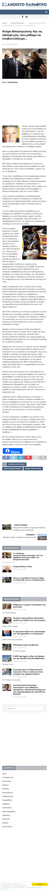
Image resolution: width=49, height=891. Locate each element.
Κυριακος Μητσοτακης (16, 464)
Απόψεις (5, 785)
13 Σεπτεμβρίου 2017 (11, 44)
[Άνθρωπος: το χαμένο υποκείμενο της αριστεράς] (6, 606)
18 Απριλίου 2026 (9, 562)
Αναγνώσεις (6, 781)
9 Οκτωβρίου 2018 (20, 583)
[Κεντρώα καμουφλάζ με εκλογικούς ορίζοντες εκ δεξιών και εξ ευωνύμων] (6, 620)
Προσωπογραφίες (8, 811)
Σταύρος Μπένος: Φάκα (22, 566)
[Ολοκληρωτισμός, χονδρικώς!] (6, 647)
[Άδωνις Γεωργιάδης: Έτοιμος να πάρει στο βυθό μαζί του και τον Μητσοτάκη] (6, 580)
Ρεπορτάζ (5, 819)
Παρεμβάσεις (7, 800)
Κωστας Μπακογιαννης (12, 469)
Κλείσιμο (40, 884)
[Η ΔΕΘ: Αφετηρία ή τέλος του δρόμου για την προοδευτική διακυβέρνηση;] (6, 658)
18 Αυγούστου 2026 (20, 569)
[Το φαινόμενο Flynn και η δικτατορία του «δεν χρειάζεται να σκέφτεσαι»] (6, 633)
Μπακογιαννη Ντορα (33, 469)
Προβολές (6, 804)
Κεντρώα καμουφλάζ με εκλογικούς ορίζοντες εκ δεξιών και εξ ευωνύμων (29, 619)
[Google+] (26, 16)
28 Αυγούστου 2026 (20, 636)
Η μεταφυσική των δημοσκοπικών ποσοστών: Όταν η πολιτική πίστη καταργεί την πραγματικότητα (28, 671)
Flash (4, 774)
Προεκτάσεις (7, 808)
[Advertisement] (24, 104)
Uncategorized (7, 777)
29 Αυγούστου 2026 (20, 609)
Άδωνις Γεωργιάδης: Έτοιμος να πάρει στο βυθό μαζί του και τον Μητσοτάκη (28, 579)
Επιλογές (5, 789)
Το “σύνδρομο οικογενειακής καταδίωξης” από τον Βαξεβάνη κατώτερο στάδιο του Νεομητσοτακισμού (28, 556)
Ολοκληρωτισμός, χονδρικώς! (25, 645)
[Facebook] (22, 16)
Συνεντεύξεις (7, 826)
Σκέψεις (5, 823)
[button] (45, 12)
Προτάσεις (6, 815)
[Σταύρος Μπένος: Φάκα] (6, 569)
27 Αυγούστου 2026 (20, 677)
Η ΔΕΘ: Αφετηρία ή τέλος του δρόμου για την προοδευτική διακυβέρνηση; (29, 657)
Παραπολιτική (7, 796)
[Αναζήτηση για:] (25, 708)
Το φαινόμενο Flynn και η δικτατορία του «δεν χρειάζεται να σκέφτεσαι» (29, 632)
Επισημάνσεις (7, 792)
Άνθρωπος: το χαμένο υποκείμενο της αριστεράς (29, 605)
